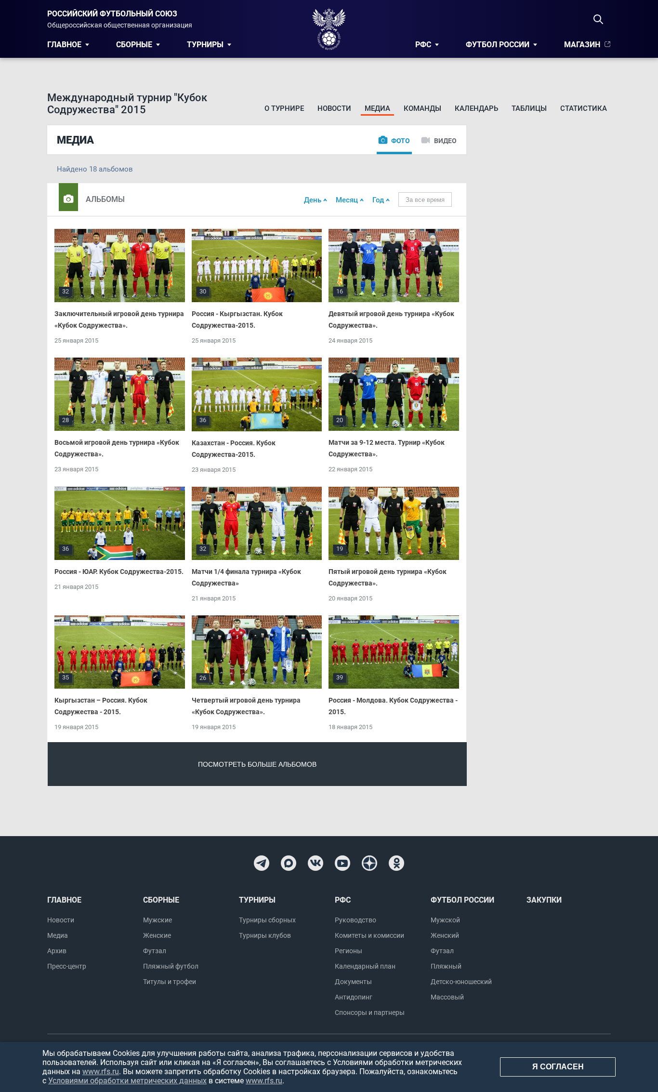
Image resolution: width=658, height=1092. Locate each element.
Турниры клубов (265, 935)
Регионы (348, 951)
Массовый (447, 997)
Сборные (134, 44)
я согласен (558, 1067)
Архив (56, 951)
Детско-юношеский (461, 981)
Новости (334, 108)
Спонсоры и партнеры (370, 1012)
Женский (445, 935)
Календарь (476, 108)
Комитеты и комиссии (369, 935)
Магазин (582, 44)
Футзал (154, 951)
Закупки (544, 900)
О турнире (284, 108)
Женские (157, 935)
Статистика (583, 108)
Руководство (355, 920)
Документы (353, 981)
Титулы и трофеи (169, 981)
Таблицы (529, 108)
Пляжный (446, 966)
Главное (64, 44)
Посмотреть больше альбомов (257, 764)
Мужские (157, 920)
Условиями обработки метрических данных (127, 1080)
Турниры (205, 44)
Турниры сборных (267, 920)
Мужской (445, 920)
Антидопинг (353, 997)
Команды (422, 108)
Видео (445, 141)
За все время (425, 199)
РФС (423, 44)
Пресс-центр (66, 966)
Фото (400, 141)
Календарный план (365, 966)
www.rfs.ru (100, 1071)
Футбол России (497, 44)
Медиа (377, 108)
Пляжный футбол (170, 966)
